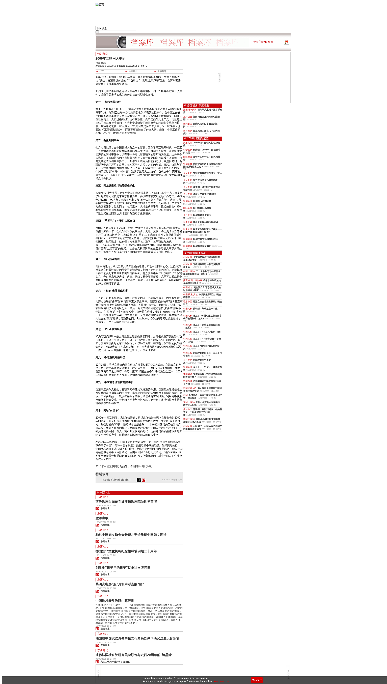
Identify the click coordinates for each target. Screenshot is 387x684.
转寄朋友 (133, 71)
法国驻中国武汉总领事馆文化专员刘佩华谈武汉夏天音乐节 (137, 638)
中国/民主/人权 (190, 294)
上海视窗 (187, 116)
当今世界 (187, 131)
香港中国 (187, 301)
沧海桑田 (187, 156)
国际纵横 (187, 208)
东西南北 (102, 496)
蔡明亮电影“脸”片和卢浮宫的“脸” (120, 584)
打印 (102, 71)
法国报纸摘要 (190, 109)
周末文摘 (187, 142)
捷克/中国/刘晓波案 (192, 280)
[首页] (100, 4)
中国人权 (187, 257)
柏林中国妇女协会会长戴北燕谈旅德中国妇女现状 (131, 534)
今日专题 (187, 173)
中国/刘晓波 (189, 271)
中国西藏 (187, 381)
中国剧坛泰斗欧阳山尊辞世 (115, 600)
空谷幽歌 (102, 518)
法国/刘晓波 (189, 402)
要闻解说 (187, 123)
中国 (185, 395)
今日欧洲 (187, 215)
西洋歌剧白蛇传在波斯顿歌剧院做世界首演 (126, 501)
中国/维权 (188, 287)
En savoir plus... (222, 681)
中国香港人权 (190, 388)
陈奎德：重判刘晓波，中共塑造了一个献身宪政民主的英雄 (202, 412)
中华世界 (187, 149)
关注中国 (187, 409)
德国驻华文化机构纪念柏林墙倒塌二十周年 (126, 551)
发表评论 (162, 71)
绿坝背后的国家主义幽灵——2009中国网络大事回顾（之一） (202, 232)
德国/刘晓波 (189, 419)
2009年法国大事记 (202, 246)
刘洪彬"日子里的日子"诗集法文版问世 (123, 567)
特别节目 (187, 164)
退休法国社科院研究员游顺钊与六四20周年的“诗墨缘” (134, 655)
